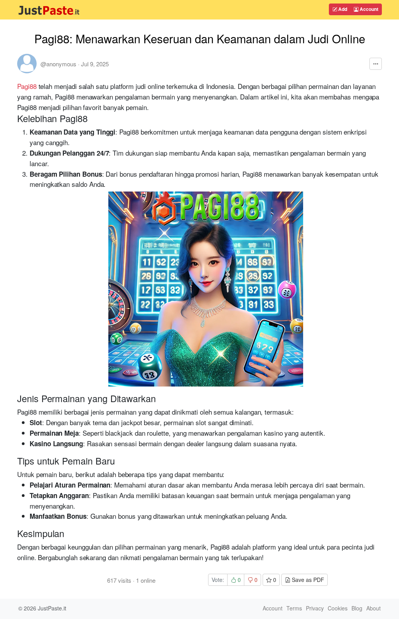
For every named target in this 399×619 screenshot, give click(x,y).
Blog (356, 608)
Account (368, 8)
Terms (294, 608)
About (373, 608)
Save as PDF (307, 580)
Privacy (315, 608)
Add (342, 8)
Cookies (338, 608)
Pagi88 (27, 86)
